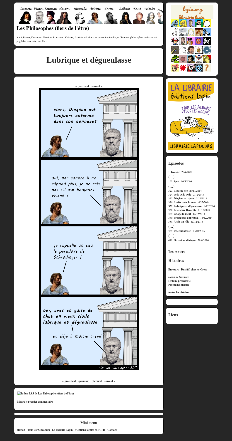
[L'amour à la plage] (199, 53)
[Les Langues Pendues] (175, 62)
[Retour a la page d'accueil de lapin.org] (192, 13)
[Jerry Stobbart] (191, 70)
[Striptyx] (191, 53)
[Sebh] (199, 26)
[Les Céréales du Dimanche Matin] (191, 26)
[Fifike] (175, 35)
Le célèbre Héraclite (185, 210)
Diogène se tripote (184, 198)
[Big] (199, 35)
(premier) (83, 381)
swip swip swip (182, 194)
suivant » (97, 86)
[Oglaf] (183, 26)
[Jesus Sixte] (183, 44)
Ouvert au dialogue (185, 240)
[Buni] (207, 35)
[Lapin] (175, 26)
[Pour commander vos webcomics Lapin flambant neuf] (192, 18)
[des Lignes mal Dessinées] (191, 35)
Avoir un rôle (181, 221)
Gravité (175, 172)
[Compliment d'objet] (183, 62)
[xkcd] (183, 35)
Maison (21, 430)
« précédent (82, 86)
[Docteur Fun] (191, 44)
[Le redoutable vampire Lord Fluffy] (199, 70)
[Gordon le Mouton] (183, 53)
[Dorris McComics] (199, 44)
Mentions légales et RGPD (90, 430)
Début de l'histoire (178, 277)
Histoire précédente (179, 281)
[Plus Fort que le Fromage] (175, 70)
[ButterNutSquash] (191, 62)
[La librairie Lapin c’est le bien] (191, 149)
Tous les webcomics (38, 430)
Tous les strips (176, 251)
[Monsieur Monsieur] (183, 70)
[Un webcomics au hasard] (207, 70)
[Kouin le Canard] (207, 62)
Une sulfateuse (182, 231)
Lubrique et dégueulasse (188, 206)
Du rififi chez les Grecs (194, 269)
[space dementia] (207, 44)
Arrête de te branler (185, 202)
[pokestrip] (175, 44)
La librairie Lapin (62, 430)
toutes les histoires (178, 292)
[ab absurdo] (207, 26)
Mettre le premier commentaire (35, 402)
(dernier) (97, 381)
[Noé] (175, 53)
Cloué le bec (181, 191)
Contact (112, 430)
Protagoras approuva (186, 218)
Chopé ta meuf (182, 214)
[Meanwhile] (207, 53)
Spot (176, 181)
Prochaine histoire (178, 285)
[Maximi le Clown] (199, 62)
